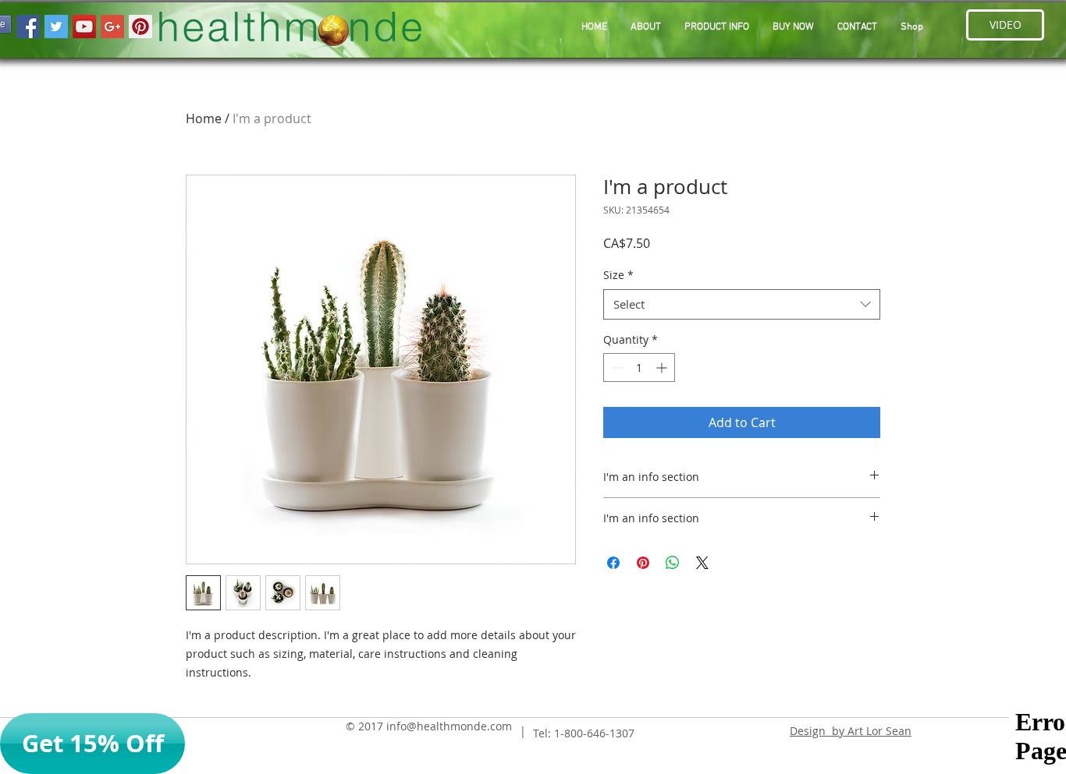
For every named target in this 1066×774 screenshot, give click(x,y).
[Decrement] (615, 367)
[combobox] (741, 304)
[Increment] (663, 367)
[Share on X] (702, 562)
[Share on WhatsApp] (672, 562)
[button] (717, 27)
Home (204, 118)
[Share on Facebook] (613, 562)
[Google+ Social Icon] (112, 26)
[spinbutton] (639, 367)
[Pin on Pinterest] (643, 562)
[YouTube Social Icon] (84, 26)
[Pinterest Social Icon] (140, 26)
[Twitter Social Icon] (56, 26)
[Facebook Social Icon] (28, 26)
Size (618, 274)
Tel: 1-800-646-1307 (583, 733)
